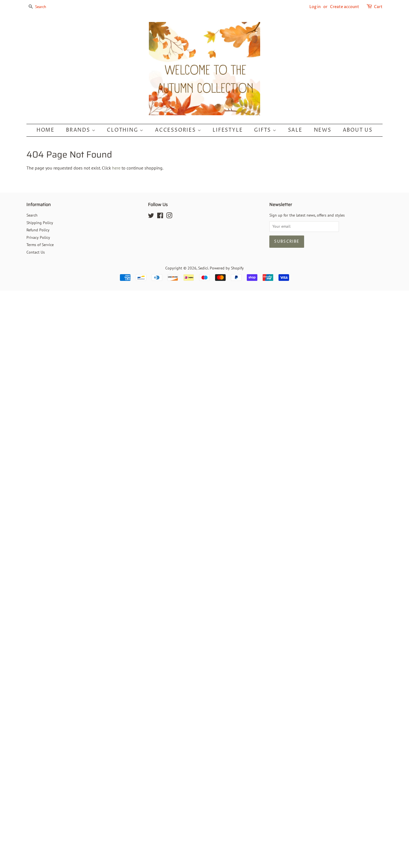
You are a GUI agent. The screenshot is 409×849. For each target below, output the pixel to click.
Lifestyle (228, 130)
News (322, 130)
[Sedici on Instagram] (169, 216)
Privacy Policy (38, 237)
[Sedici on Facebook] (160, 216)
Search (32, 215)
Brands (79, 130)
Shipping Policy (39, 222)
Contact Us (35, 252)
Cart (378, 6)
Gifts (263, 130)
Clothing (123, 130)
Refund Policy (38, 229)
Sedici (203, 268)
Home (45, 130)
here (116, 168)
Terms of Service (40, 244)
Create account (344, 6)
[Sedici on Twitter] (151, 216)
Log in (315, 6)
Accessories (176, 130)
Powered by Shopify (227, 268)
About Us (358, 130)
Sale (295, 130)
